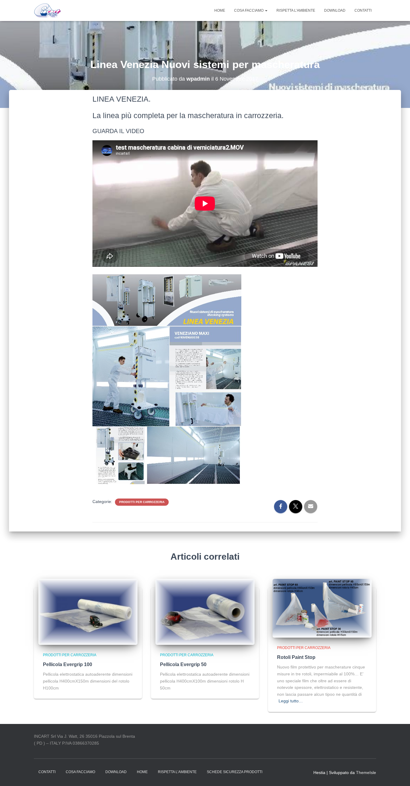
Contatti (363, 10)
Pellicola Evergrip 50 (183, 664)
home (219, 10)
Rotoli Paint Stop (296, 657)
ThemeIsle (366, 772)
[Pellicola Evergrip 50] (205, 611)
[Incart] (47, 10)
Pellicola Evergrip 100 (67, 664)
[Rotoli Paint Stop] (322, 608)
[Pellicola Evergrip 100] (87, 611)
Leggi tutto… (291, 700)
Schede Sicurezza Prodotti (234, 772)
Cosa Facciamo (249, 10)
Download (334, 10)
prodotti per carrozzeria (141, 502)
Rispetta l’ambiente (295, 10)
